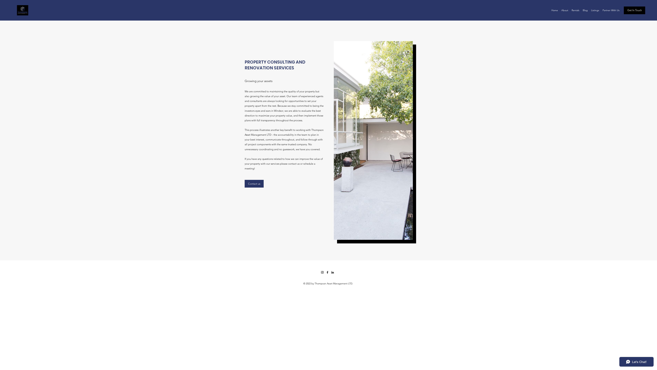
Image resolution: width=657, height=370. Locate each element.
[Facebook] (327, 272)
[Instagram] (322, 272)
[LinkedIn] (332, 272)
